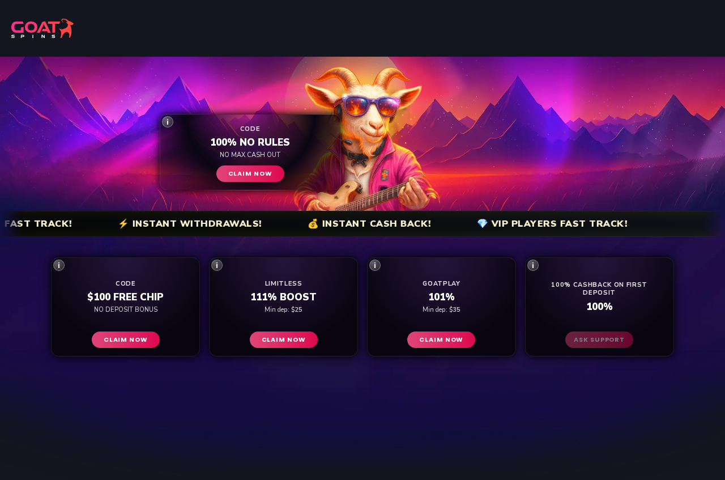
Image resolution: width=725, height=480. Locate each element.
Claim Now (250, 173)
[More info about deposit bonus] (167, 122)
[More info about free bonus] (59, 265)
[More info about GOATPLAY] (375, 265)
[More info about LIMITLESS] (217, 265)
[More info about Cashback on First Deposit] (533, 265)
